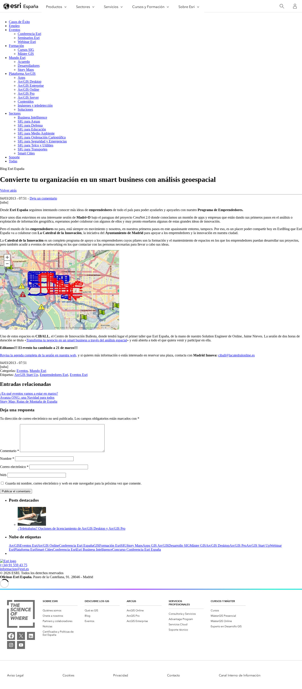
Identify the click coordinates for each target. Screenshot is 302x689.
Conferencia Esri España (76, 545)
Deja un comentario (43, 198)
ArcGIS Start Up (26, 375)
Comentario (9, 451)
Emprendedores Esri (54, 375)
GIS (96, 545)
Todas (13, 161)
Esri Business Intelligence (94, 549)
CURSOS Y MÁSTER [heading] (223, 601)
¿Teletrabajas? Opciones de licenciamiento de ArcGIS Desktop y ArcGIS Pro (71, 528)
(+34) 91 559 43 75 (13, 565)
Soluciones (25, 109)
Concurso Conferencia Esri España (136, 549)
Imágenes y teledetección (35, 105)
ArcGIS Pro (26, 93)
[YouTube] (21, 645)
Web (3, 475)
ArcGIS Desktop (29, 81)
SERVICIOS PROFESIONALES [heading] (179, 602)
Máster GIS (26, 54)
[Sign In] (295, 6)
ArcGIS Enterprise (31, 85)
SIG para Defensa (30, 125)
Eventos (14, 30)
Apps (21, 77)
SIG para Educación (32, 129)
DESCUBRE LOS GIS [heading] (97, 601)
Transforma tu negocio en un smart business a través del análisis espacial (76, 340)
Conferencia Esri (29, 34)
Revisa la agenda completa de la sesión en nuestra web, (38, 355)
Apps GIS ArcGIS (155, 545)
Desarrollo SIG (179, 545)
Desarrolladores (29, 65)
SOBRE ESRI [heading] (50, 601)
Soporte (14, 157)
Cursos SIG (26, 50)
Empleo (14, 26)
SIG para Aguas (29, 121)
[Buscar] (282, 6)
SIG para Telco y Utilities (35, 145)
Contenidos (26, 101)
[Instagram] (11, 645)
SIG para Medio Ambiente (36, 133)
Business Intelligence (32, 117)
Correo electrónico (14, 467)
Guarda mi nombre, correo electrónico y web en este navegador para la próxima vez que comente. (73, 483)
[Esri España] (20, 6)
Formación (16, 46)
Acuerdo (24, 62)
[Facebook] (11, 636)
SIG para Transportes (32, 149)
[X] (21, 636)
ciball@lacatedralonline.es (236, 355)
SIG (123, 545)
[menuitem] (60, 610)
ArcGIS (14, 545)
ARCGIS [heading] (131, 601)
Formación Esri (110, 545)
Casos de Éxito (19, 22)
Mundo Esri (17, 58)
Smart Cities (26, 153)
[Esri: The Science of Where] (21, 614)
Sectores (15, 113)
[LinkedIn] (31, 636)
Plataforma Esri (25, 549)
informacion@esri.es (14, 569)
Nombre (7, 458)
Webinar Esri (27, 42)
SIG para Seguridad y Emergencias (42, 141)
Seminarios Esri (29, 38)
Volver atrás (8, 190)
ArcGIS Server (28, 97)
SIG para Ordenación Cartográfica (42, 137)
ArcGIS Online (28, 89)
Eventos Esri (79, 375)
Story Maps (26, 69)
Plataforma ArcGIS (22, 73)
